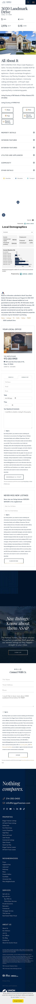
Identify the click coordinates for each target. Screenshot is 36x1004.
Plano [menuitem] (4, 872)
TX (13, 318)
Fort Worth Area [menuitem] (7, 828)
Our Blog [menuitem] (5, 938)
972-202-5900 (10, 358)
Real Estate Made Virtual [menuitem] (10, 916)
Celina (23, 318)
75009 (29, 318)
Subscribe (13, 561)
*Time (5, 402)
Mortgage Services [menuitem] (8, 911)
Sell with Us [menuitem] (6, 894)
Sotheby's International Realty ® (8, 954)
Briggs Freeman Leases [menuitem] (9, 847)
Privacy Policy (25, 481)
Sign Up (18, 652)
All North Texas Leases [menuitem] (9, 849)
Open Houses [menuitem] (6, 842)
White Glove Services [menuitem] (10, 901)
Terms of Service (31, 760)
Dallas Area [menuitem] (6, 825)
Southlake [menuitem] (5, 877)
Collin (18, 318)
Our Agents (12, 366)
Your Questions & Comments (11, 409)
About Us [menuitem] (5, 928)
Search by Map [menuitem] (7, 845)
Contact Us (6, 366)
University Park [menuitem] (7, 879)
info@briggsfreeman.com (18, 803)
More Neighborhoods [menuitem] (9, 881)
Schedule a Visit (25, 377)
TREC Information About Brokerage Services (12, 968)
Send (18, 755)
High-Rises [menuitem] (6, 833)
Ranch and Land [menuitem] (7, 835)
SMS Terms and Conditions (11, 467)
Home (3, 318)
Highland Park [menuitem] (7, 864)
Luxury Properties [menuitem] (8, 830)
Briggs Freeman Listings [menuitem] (9, 821)
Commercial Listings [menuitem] (8, 840)
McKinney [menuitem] (5, 869)
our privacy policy (27, 465)
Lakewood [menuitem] (5, 867)
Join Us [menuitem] (5, 933)
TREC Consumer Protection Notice (10, 966)
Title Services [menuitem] (6, 913)
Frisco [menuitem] (4, 862)
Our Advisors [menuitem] (6, 931)
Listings (9, 318)
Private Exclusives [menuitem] (8, 904)
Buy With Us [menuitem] (7, 899)
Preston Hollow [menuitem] (7, 874)
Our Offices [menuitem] (6, 935)
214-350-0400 (13, 798)
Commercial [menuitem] (6, 908)
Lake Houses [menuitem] (6, 837)
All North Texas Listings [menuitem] (9, 823)
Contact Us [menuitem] (6, 940)
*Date (5, 395)
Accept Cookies (18, 1001)
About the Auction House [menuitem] (10, 943)
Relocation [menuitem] (6, 906)
